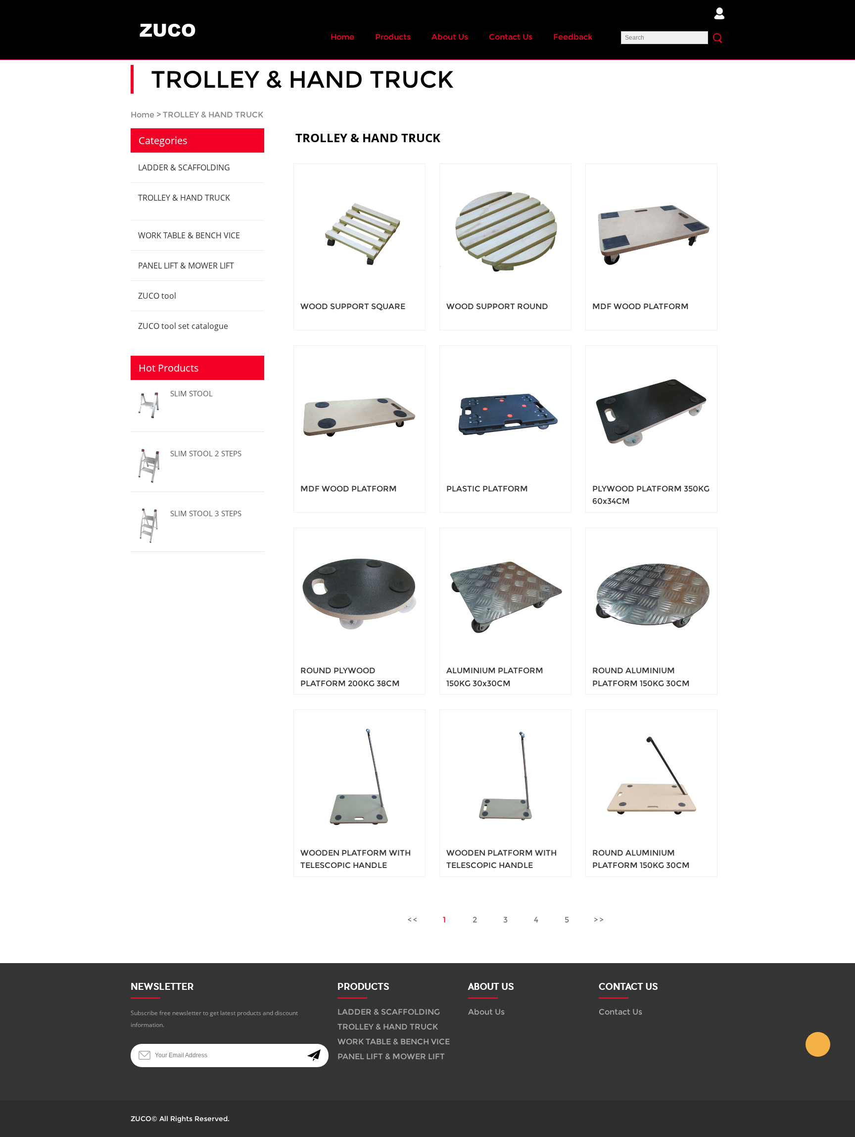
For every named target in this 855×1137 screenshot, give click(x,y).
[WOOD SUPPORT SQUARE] (359, 229)
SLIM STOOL (191, 393)
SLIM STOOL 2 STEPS (205, 453)
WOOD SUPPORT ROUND (497, 306)
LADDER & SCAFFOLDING (184, 167)
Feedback (572, 37)
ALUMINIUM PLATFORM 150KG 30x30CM (494, 677)
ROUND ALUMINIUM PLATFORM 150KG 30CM (641, 677)
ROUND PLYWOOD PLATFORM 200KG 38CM (350, 677)
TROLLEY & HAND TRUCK (213, 114)
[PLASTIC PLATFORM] (505, 411)
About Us (449, 37)
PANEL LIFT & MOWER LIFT (186, 265)
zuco (818, 1044)
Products (393, 37)
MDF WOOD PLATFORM (640, 306)
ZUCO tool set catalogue (183, 326)
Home (342, 37)
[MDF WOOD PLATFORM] (651, 229)
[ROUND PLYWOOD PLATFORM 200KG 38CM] (359, 593)
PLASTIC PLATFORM (487, 488)
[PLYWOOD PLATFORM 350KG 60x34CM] (651, 411)
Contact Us (510, 37)
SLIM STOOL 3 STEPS (205, 513)
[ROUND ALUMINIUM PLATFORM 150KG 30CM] (651, 593)
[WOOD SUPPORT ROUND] (505, 229)
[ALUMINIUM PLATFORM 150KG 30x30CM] (505, 593)
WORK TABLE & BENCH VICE (189, 235)
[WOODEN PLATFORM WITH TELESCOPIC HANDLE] (359, 775)
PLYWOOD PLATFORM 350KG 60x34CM (651, 495)
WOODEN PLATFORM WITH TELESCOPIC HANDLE (355, 859)
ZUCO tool (157, 295)
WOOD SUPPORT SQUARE (352, 306)
